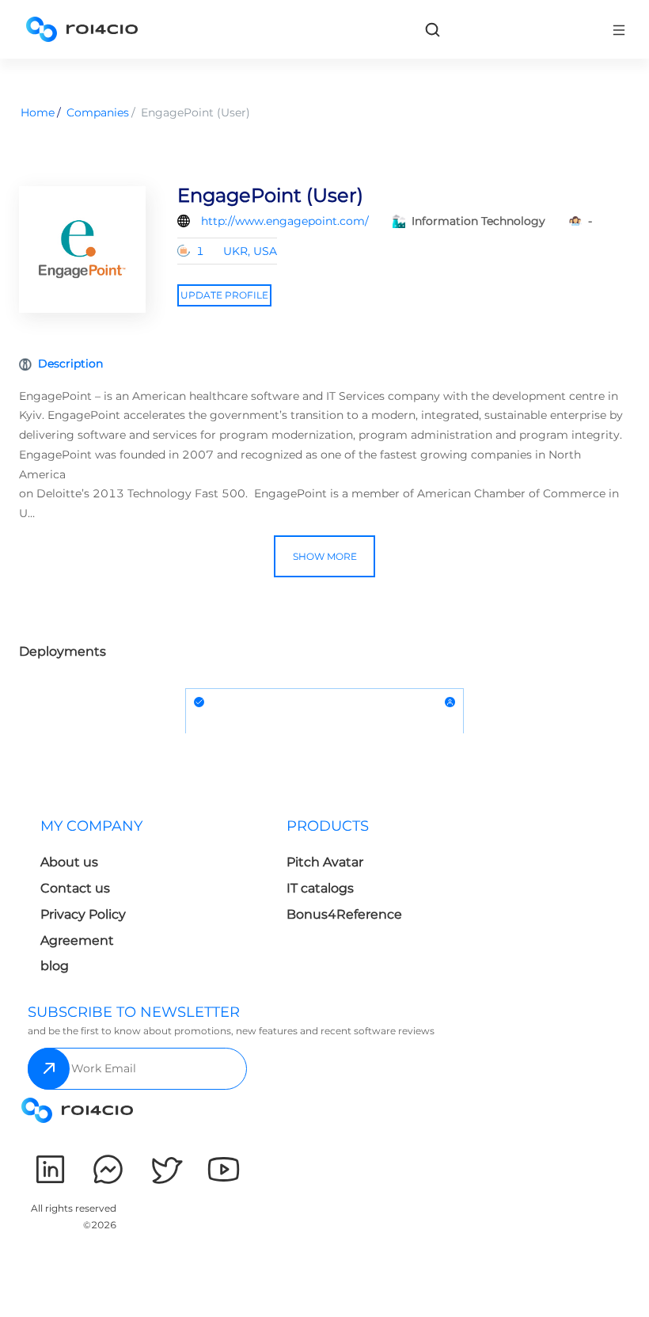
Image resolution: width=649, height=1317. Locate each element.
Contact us (75, 888)
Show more (325, 556)
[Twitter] (166, 1169)
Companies (97, 112)
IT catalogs (320, 888)
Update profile (224, 295)
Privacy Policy (83, 914)
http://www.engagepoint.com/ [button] (285, 221)
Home (38, 112)
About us (69, 862)
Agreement (77, 940)
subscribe (49, 1069)
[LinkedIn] (50, 1169)
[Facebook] (108, 1169)
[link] (432, 29)
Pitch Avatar (325, 862)
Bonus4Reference (344, 914)
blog (54, 965)
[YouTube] (223, 1169)
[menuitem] (151, 900)
